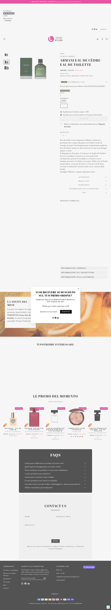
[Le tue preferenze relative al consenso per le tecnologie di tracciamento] (108, 607)
